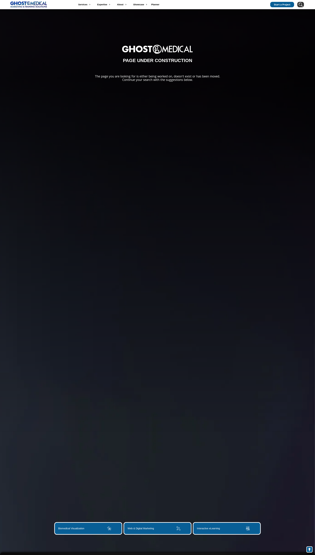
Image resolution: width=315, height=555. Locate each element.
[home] (39, 4)
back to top (311, 550)
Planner (155, 4)
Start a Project (282, 4)
